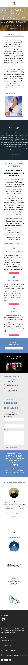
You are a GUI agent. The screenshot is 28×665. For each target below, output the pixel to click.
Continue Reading (10, 93)
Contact (16, 28)
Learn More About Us (14, 154)
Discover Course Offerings (14, 348)
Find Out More (14, 272)
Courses (12, 28)
